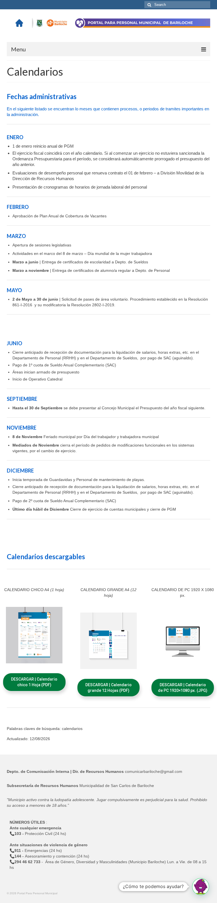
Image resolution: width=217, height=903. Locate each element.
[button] (34, 682)
